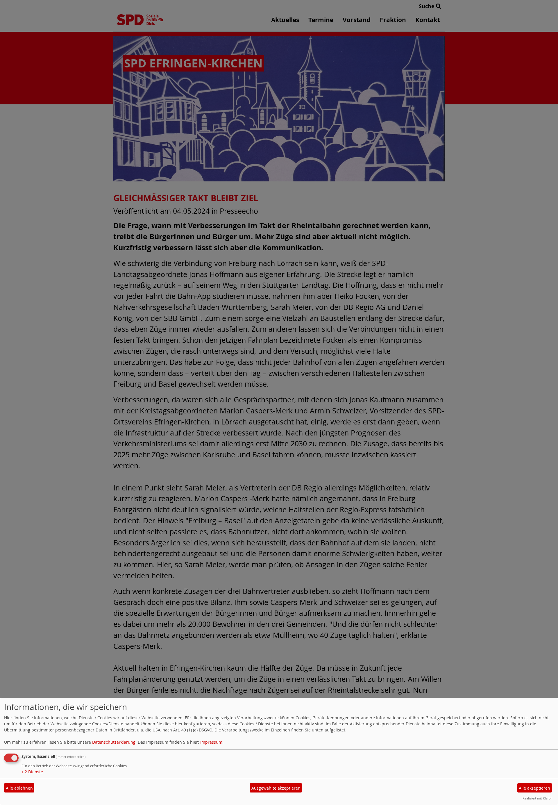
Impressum (211, 742)
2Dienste (32, 771)
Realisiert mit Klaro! (537, 798)
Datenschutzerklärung (113, 742)
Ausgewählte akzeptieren (276, 788)
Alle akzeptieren (534, 788)
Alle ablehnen (19, 788)
